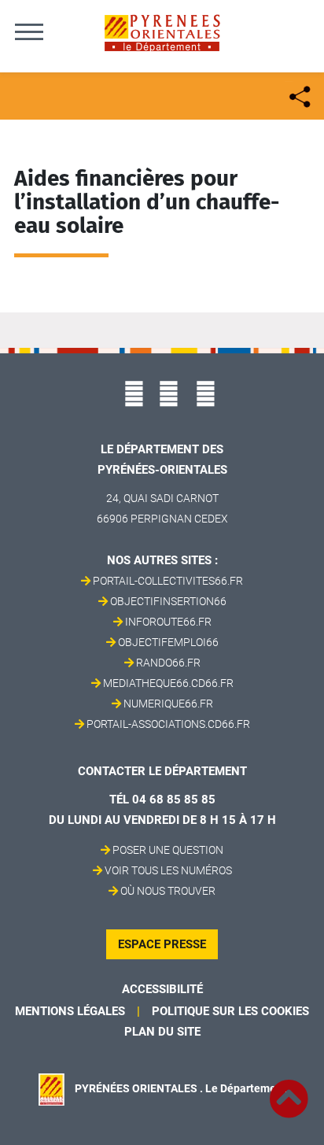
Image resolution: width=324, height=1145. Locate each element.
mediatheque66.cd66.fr (168, 683)
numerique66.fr (168, 703)
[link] (288, 1090)
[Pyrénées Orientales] (162, 32)
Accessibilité (162, 989)
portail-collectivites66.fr (168, 580)
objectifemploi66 (168, 642)
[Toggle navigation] (29, 31)
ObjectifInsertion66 (168, 601)
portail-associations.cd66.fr (168, 724)
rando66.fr (168, 662)
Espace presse (162, 944)
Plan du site (162, 1032)
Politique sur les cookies (230, 1011)
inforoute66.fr (168, 621)
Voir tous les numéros (168, 870)
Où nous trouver (167, 891)
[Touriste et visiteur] (298, 95)
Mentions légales (70, 1011)
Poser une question (167, 850)
